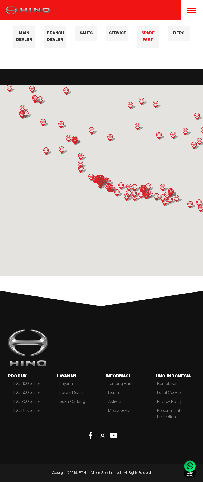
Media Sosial (119, 411)
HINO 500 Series (25, 393)
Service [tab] (117, 33)
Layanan (67, 384)
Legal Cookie (169, 393)
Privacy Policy (169, 402)
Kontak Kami (169, 384)
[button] (122, 186)
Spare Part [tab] (148, 37)
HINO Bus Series (25, 411)
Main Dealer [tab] (24, 37)
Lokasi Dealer (71, 393)
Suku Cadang (72, 402)
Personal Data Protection (170, 414)
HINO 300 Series (25, 384)
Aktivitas (115, 402)
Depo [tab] (179, 33)
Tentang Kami (120, 384)
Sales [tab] (86, 33)
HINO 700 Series (25, 402)
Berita (113, 393)
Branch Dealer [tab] (55, 37)
